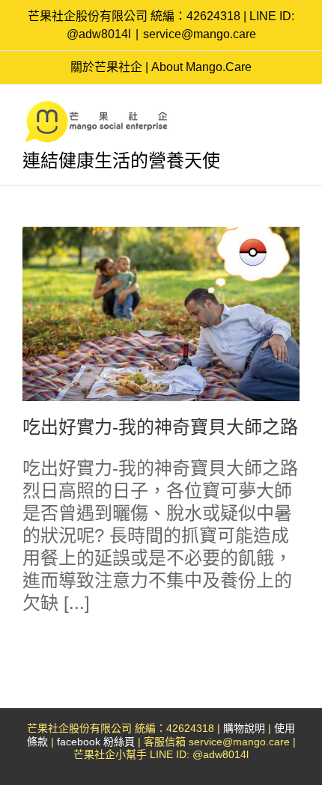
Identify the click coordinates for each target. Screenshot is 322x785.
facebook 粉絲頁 (96, 742)
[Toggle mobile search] (267, 107)
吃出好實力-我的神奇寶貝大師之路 (160, 427)
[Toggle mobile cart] (240, 107)
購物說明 (244, 728)
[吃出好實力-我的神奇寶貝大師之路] (161, 314)
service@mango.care (199, 34)
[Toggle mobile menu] (294, 107)
